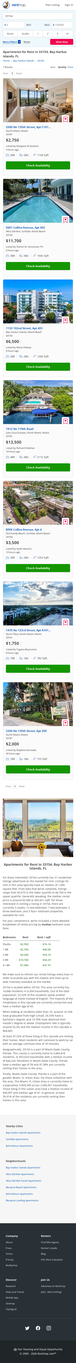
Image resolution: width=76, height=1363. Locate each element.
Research (11, 1286)
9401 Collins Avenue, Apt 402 (25, 227)
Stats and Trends (15, 1292)
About (9, 1242)
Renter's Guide (49, 1248)
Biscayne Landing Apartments (22, 1200)
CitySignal (11, 1309)
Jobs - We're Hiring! (51, 1292)
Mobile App (12, 1297)
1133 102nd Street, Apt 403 (24, 328)
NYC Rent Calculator (52, 1259)
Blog (43, 1253)
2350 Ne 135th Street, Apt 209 (26, 731)
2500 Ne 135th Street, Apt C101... (28, 127)
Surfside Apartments (17, 1139)
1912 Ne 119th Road (19, 429)
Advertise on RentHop (53, 1286)
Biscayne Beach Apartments (21, 1187)
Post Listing (53, 5)
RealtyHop (11, 1265)
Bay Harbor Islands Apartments (23, 1132)
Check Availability (38, 165)
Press (9, 1248)
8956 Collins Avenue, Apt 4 (24, 529)
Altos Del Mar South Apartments (23, 1180)
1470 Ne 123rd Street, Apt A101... (28, 630)
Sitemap (10, 1303)
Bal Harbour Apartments (19, 1145)
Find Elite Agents (50, 1242)
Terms (9, 1253)
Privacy (10, 1259)
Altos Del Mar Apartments (20, 1174)
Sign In (69, 5)
